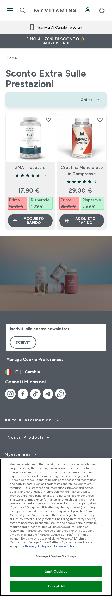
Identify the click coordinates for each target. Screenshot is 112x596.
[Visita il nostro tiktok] (35, 394)
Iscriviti (23, 342)
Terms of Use (63, 546)
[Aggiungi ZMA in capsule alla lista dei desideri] (48, 119)
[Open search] (22, 10)
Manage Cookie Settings (56, 556)
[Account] (88, 10)
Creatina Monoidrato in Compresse (82, 170)
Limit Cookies (56, 571)
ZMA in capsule (30, 167)
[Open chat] (60, 394)
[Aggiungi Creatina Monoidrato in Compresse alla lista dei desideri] (100, 119)
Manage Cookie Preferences (35, 359)
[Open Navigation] (9, 10)
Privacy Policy (36, 546)
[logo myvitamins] (55, 10)
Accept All (55, 586)
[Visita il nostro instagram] (10, 394)
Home (12, 58)
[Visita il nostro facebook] (23, 394)
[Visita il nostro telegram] (48, 394)
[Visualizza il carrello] (102, 10)
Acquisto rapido (34, 220)
